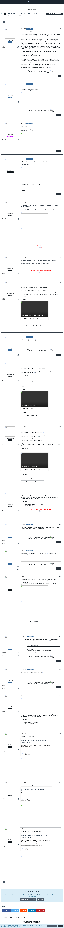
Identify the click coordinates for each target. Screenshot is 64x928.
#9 (60, 363)
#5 (60, 202)
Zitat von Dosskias (32, 645)
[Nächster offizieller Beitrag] (59, 76)
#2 (60, 84)
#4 (60, 159)
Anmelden (40, 899)
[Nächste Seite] (8, 22)
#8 (60, 337)
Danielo (35, 626)
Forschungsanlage (25, 130)
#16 (60, 669)
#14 (60, 576)
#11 (60, 493)
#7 (60, 282)
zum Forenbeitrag (25, 164)
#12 (60, 524)
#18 (60, 733)
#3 (60, 123)
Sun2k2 (26, 753)
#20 (60, 828)
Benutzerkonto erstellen (28, 899)
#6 (60, 257)
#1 (60, 28)
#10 (60, 426)
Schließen (60, 925)
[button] (2, 2)
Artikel (3, 46)
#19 (60, 782)
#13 (60, 550)
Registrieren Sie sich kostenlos (38, 894)
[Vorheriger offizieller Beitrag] (57, 115)
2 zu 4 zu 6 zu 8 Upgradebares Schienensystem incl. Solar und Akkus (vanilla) (39, 206)
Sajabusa (35, 514)
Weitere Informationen (52, 925)
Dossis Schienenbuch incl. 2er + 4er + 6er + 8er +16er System (38, 260)
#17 (60, 695)
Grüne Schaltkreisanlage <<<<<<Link (29, 91)
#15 (60, 636)
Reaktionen (4, 44)
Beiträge (3, 47)
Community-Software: (32, 921)
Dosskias (10, 15)
